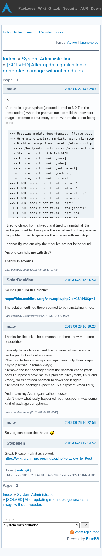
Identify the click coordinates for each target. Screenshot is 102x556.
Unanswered (89, 42)
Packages (27, 8)
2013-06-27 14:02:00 (80, 89)
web (20, 470)
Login (59, 32)
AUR (84, 8)
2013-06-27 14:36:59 (80, 280)
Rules (18, 32)
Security (70, 8)
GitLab (54, 8)
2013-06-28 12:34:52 (80, 443)
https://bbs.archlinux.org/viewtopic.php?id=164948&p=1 (50, 299)
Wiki (42, 8)
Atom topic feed (87, 532)
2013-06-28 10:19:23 (80, 326)
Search (31, 32)
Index (7, 32)
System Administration (47, 58)
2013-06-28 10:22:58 (80, 423)
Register (45, 32)
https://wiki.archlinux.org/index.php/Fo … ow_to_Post (48, 458)
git (27, 470)
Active (72, 42)
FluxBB (92, 539)
